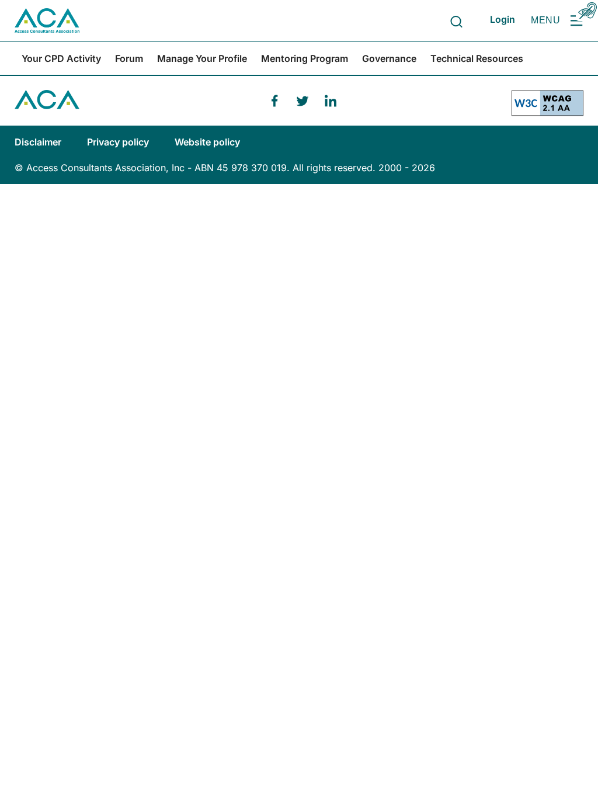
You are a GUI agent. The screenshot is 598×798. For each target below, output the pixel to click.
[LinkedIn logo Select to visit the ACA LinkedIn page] (331, 101)
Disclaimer (39, 142)
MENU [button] (545, 20)
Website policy (207, 142)
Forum (129, 58)
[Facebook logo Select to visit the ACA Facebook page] (274, 101)
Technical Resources (476, 58)
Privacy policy (119, 142)
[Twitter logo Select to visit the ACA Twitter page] (302, 101)
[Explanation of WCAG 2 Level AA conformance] (547, 108)
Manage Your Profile (202, 58)
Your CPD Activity (61, 58)
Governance (389, 58)
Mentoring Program (304, 58)
